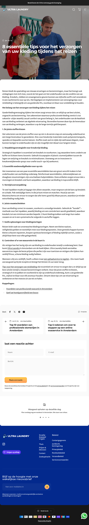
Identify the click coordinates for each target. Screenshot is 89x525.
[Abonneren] (47, 487)
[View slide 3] (45, 417)
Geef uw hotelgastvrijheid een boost (22, 292)
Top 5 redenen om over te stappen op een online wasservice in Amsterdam (62, 328)
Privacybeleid (57, 449)
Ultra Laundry (14, 248)
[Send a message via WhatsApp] (84, 516)
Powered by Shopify (44, 521)
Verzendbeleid (58, 456)
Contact (42, 453)
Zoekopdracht (44, 457)
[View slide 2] (43, 417)
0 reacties (84, 312)
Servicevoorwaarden (60, 460)
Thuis (41, 444)
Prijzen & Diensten (42, 449)
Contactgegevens (59, 440)
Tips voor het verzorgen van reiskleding (19, 267)
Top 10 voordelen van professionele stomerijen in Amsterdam (24, 328)
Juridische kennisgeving (57, 445)
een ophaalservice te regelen (56, 259)
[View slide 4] (48, 417)
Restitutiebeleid (58, 453)
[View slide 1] (40, 417)
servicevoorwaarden (57, 386)
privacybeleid (42, 386)
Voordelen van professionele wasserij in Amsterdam (29, 289)
